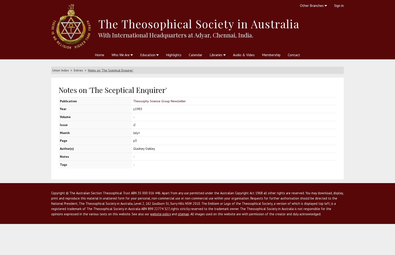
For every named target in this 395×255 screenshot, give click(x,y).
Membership (271, 55)
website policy (160, 214)
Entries (78, 70)
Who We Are (121, 55)
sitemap (183, 214)
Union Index (60, 70)
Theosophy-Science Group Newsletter (159, 101)
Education (148, 55)
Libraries (216, 55)
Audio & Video (244, 55)
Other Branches (312, 5)
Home (99, 55)
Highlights (173, 55)
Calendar (195, 55)
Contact (294, 55)
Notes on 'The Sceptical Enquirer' (110, 70)
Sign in (339, 5)
